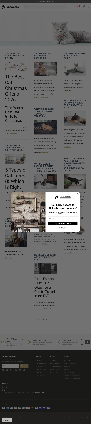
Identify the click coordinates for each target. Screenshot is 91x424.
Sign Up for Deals (63, 224)
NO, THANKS (63, 228)
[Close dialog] (78, 194)
